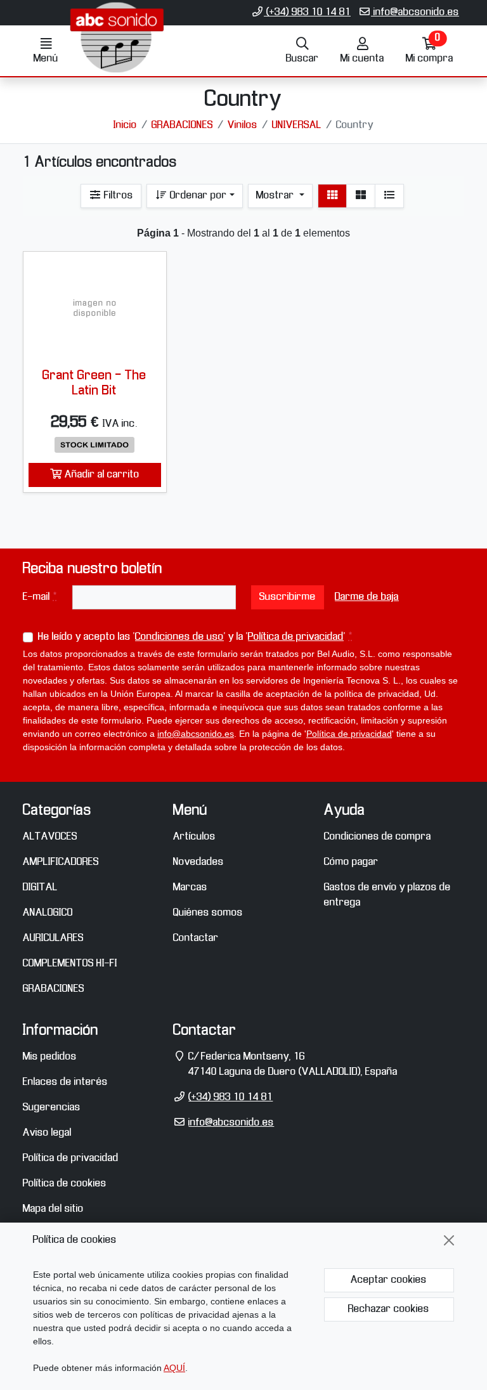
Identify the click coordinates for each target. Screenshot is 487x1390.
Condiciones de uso (179, 637)
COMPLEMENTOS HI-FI (70, 963)
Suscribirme (287, 597)
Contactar (196, 938)
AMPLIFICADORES (61, 862)
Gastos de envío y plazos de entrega (387, 895)
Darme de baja (367, 597)
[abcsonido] (116, 61)
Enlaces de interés (65, 1082)
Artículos (194, 836)
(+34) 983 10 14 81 (307, 12)
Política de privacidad (296, 637)
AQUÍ (174, 1368)
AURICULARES (53, 938)
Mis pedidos (50, 1057)
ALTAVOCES (50, 836)
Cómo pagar (351, 862)
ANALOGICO (48, 913)
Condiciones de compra (377, 836)
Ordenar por (197, 195)
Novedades (198, 862)
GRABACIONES (53, 989)
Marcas (190, 887)
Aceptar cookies (389, 1280)
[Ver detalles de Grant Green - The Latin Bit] (95, 307)
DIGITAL (40, 887)
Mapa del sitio (53, 1209)
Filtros (117, 195)
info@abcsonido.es (415, 12)
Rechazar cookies (388, 1309)
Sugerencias (52, 1107)
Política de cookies (65, 1183)
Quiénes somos (208, 913)
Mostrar (276, 195)
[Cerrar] (449, 1240)
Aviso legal (47, 1133)
